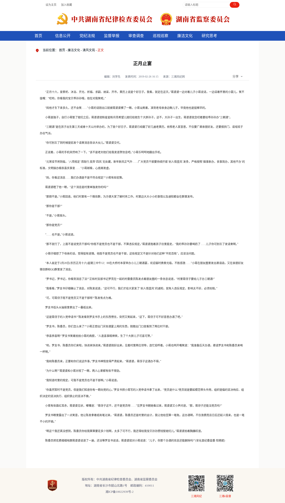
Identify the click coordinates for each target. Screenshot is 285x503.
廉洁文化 (74, 50)
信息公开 (63, 36)
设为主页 (51, 4)
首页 (38, 36)
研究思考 (209, 36)
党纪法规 (87, 36)
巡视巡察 (160, 36)
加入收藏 (66, 4)
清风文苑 (89, 50)
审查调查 (136, 36)
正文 (101, 50)
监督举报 (111, 36)
